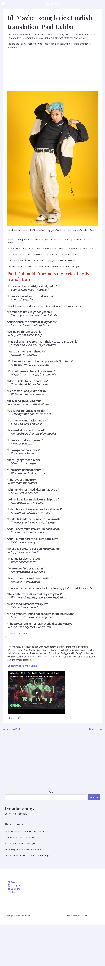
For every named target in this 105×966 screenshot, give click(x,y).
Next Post (95, 728)
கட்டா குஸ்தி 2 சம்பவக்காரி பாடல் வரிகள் (23, 849)
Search (52, 792)
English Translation (17, 633)
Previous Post (11, 728)
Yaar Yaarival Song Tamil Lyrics (21, 843)
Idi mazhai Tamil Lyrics (22, 666)
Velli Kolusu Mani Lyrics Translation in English (28, 855)
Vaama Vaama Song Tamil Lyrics (21, 837)
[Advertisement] (52, 70)
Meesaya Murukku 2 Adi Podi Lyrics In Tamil (27, 831)
